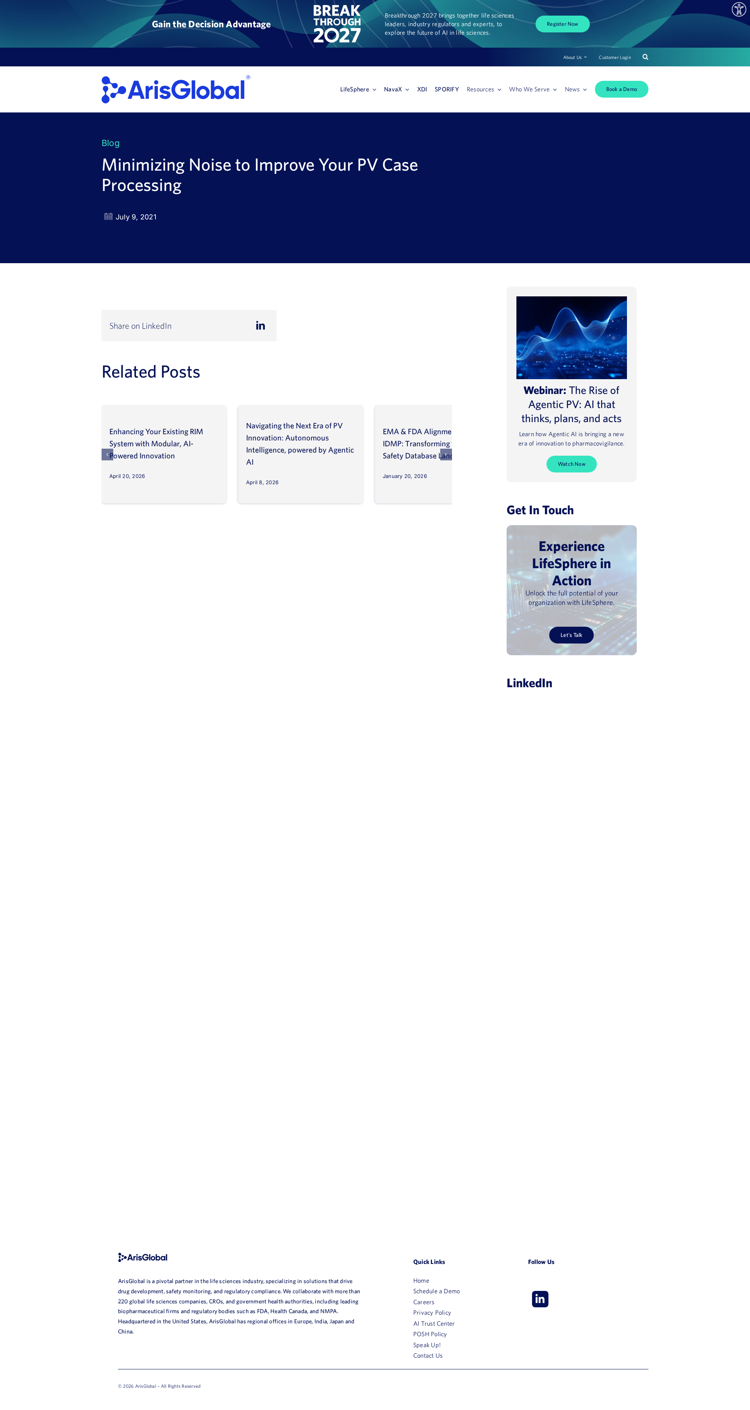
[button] (107, 454)
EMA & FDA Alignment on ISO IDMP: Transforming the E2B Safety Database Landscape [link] (432, 443)
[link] (739, 9)
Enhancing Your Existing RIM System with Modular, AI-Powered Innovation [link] (156, 443)
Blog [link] (111, 143)
